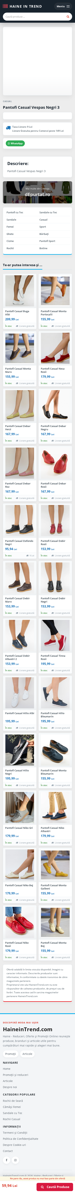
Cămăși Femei (12, 1107)
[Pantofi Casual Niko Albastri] (55, 807)
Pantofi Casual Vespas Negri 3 (31, 107)
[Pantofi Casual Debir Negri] (55, 578)
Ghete (10, 234)
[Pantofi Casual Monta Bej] (55, 922)
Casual (43, 219)
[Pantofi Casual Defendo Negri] (19, 520)
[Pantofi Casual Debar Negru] (55, 406)
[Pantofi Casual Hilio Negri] (19, 750)
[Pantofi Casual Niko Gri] (19, 807)
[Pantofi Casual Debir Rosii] (55, 520)
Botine (43, 248)
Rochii (10, 248)
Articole (27, 1054)
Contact (8, 1151)
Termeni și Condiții (15, 1132)
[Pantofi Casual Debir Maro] (19, 578)
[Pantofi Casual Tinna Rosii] (55, 635)
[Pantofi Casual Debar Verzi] (19, 406)
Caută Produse (56, 1187)
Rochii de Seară (13, 1101)
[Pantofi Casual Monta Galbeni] (55, 865)
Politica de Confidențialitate (20, 1139)
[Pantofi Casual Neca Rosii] (55, 348)
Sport (42, 226)
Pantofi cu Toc (15, 212)
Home (6, 1069)
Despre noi (10, 1087)
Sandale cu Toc (48, 212)
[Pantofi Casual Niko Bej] (19, 865)
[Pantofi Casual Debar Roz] (19, 463)
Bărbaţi (44, 234)
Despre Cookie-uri (14, 1145)
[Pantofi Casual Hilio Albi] (19, 693)
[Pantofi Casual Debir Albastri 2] (19, 635)
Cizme (10, 241)
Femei (10, 226)
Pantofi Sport (47, 241)
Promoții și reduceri (15, 1075)
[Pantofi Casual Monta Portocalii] (55, 291)
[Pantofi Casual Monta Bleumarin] (55, 750)
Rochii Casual (11, 1119)
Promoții (10, 1054)
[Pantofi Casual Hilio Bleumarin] (55, 693)
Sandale (11, 219)
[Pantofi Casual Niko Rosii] (19, 922)
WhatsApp (17, 143)
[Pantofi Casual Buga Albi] (19, 291)
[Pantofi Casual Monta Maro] (19, 348)
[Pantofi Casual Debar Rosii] (55, 463)
